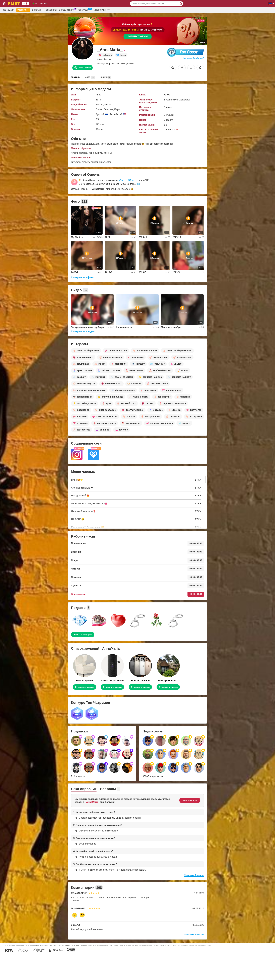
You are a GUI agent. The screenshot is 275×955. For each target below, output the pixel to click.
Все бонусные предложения (60, 10)
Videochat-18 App (102, 10)
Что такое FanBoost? (193, 58)
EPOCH (69, 945)
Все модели (8, 10)
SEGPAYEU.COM (80, 945)
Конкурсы (83, 10)
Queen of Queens (128, 180)
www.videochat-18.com (39, 945)
